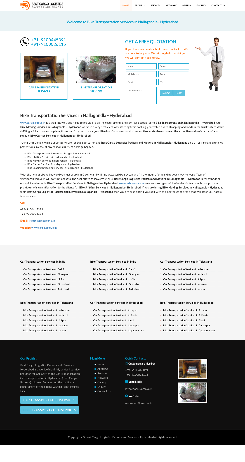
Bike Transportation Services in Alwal (184, 320)
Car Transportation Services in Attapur (115, 310)
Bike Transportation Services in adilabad (45, 315)
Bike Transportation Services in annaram (45, 325)
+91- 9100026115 (48, 44)
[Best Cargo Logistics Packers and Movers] (42, 4)
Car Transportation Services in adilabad (185, 274)
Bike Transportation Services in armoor (45, 330)
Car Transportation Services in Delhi (43, 269)
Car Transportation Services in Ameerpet (116, 325)
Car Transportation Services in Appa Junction (118, 330)
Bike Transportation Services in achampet (46, 310)
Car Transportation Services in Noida (43, 279)
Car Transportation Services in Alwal (113, 320)
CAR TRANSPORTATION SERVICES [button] (49, 400)
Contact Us (218, 5)
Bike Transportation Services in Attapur (185, 310)
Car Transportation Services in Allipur (184, 279)
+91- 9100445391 (48, 39)
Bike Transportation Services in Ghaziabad (116, 284)
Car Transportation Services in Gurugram (46, 274)
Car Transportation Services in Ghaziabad (46, 284)
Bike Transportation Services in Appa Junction (189, 330)
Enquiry (201, 5)
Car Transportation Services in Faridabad (46, 289)
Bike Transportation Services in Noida (114, 279)
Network (171, 5)
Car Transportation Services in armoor (184, 289)
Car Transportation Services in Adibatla (115, 315)
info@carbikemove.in (42, 220)
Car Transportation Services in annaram (185, 284)
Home (125, 5)
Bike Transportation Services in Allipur (44, 320)
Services (155, 5)
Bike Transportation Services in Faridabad (116, 289)
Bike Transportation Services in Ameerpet (186, 325)
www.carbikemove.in (32, 122)
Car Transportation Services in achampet (186, 269)
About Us (140, 5)
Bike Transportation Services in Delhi (114, 269)
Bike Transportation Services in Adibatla (185, 315)
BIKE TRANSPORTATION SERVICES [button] (49, 410)
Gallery (186, 5)
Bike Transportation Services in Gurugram (116, 274)
